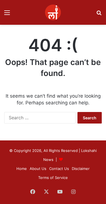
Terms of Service (53, 177)
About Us (38, 168)
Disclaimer (81, 168)
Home (21, 168)
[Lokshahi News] (52, 12)
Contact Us (59, 168)
